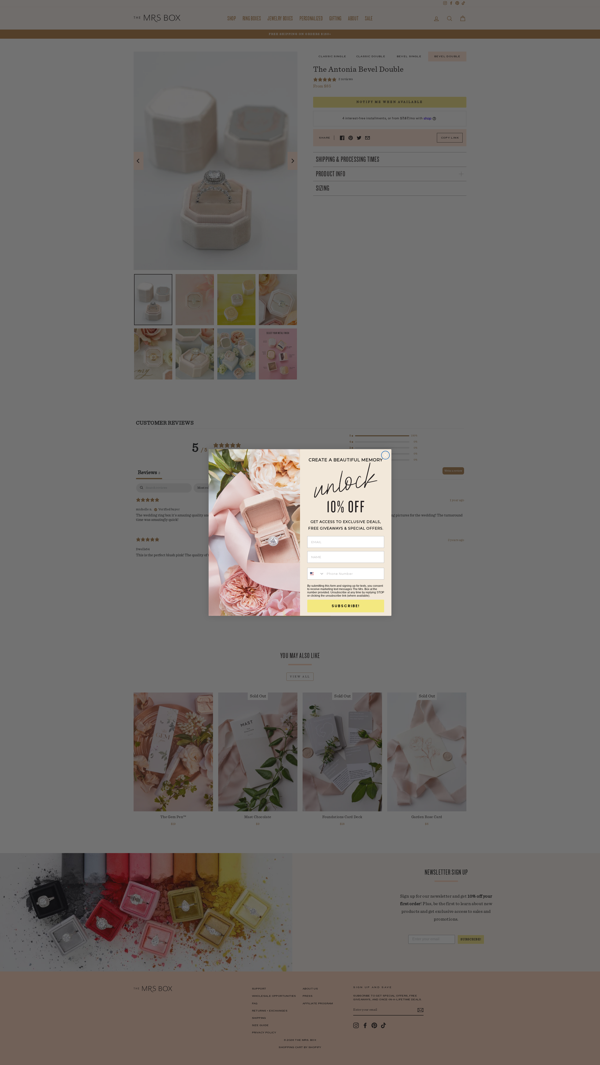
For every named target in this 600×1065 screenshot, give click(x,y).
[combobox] (316, 573)
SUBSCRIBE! (346, 606)
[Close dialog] (385, 455)
